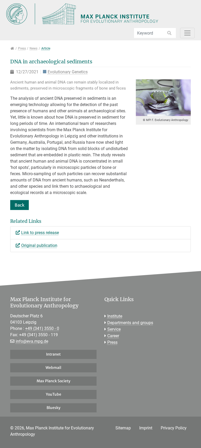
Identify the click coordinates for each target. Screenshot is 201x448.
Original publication (39, 245)
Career (113, 335)
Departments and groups (130, 322)
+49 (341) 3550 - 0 (42, 328)
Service (114, 329)
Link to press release (40, 232)
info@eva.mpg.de (32, 341)
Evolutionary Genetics (68, 72)
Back (19, 205)
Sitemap (123, 427)
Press (112, 342)
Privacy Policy (174, 427)
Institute (114, 316)
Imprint (145, 427)
